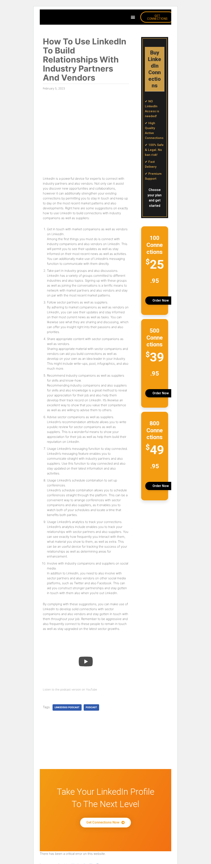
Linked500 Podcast (67, 707)
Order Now (160, 300)
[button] (132, 17)
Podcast (91, 707)
